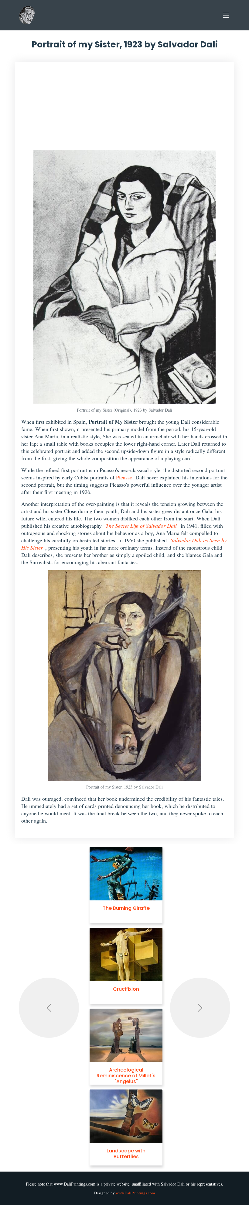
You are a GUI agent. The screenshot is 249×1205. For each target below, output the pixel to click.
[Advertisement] (124, 109)
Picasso (124, 477)
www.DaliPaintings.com (135, 1193)
